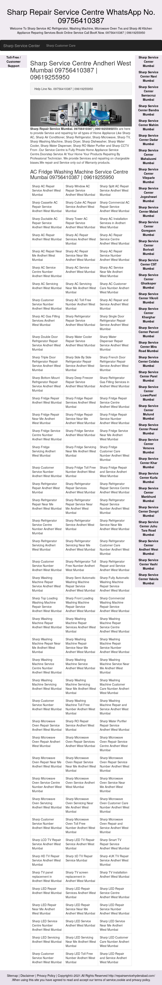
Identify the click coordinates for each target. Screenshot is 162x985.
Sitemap (12, 975)
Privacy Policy (46, 975)
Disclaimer (27, 975)
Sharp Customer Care (61, 45)
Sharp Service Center (21, 45)
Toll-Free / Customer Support (13, 61)
